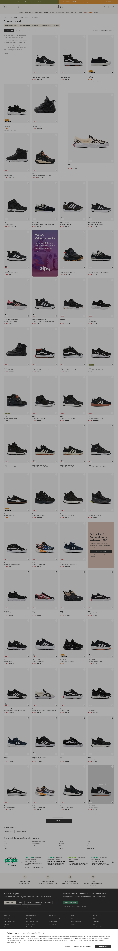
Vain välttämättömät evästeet (82, 946)
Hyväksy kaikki (103, 946)
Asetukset (67, 946)
